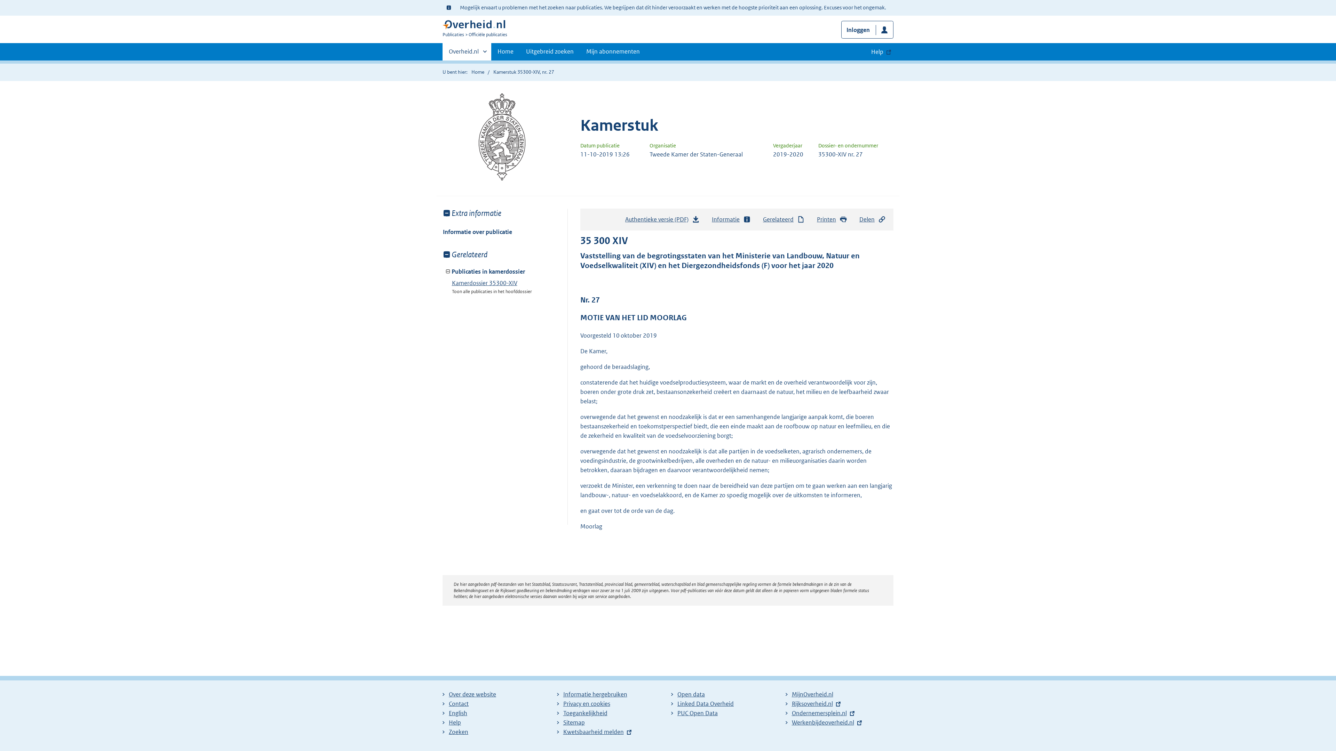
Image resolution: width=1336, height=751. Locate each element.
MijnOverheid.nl (812, 694)
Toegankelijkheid (585, 713)
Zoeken (458, 732)
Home (506, 51)
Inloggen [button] (858, 30)
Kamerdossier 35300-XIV (484, 283)
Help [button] (877, 52)
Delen (867, 219)
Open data (691, 694)
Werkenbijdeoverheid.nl (823, 722)
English (458, 713)
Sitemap (574, 722)
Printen (826, 219)
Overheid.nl (464, 54)
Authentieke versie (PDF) (658, 221)
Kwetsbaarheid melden (593, 732)
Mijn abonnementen (613, 51)
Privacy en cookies (586, 704)
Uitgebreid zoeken (550, 51)
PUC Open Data (697, 713)
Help (455, 722)
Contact (459, 704)
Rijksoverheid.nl (812, 704)
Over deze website (472, 694)
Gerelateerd (778, 219)
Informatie (726, 219)
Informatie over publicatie (477, 232)
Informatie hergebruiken (595, 694)
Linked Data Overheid (705, 704)
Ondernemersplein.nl (819, 713)
